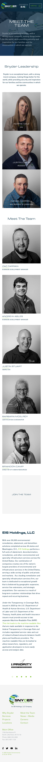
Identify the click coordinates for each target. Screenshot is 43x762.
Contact (24, 722)
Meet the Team (27, 712)
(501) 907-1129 (11, 739)
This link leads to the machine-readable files (21, 623)
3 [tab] (21, 676)
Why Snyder (8, 712)
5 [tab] (30, 676)
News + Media (27, 716)
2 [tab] (17, 676)
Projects (6, 719)
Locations (7, 722)
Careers (24, 719)
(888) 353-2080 (12, 737)
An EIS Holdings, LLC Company (21, 706)
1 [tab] (12, 676)
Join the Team (21, 494)
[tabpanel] (21, 664)
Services (6, 716)
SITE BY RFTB (6, 754)
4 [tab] (26, 676)
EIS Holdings (23, 549)
